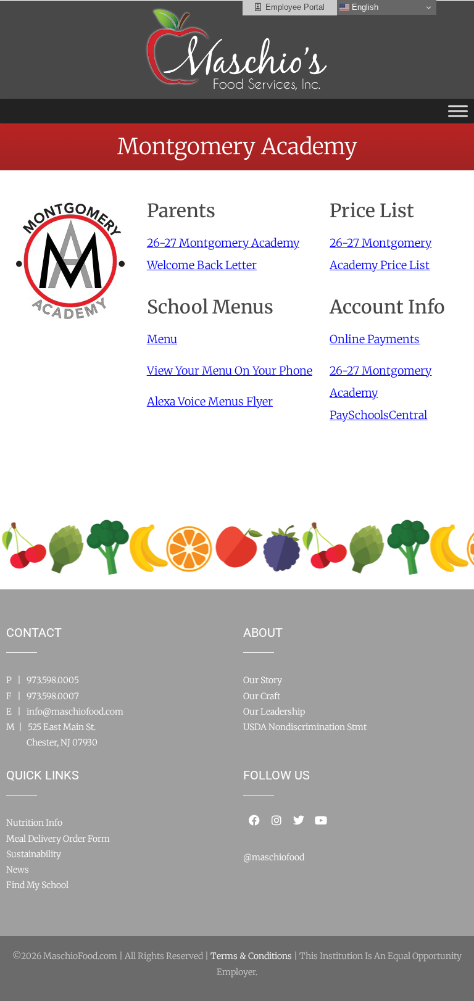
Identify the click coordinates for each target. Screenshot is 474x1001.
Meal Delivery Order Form (58, 838)
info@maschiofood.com (75, 711)
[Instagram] (276, 820)
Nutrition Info (34, 822)
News (17, 869)
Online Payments (375, 339)
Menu (162, 339)
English (363, 7)
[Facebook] (254, 820)
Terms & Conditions (251, 956)
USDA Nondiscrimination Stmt (305, 727)
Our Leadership (274, 711)
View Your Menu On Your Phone (229, 370)
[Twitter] (299, 820)
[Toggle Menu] (458, 111)
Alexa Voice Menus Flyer (210, 401)
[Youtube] (321, 820)
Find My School (37, 885)
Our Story (262, 680)
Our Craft (261, 696)
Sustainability (33, 854)
